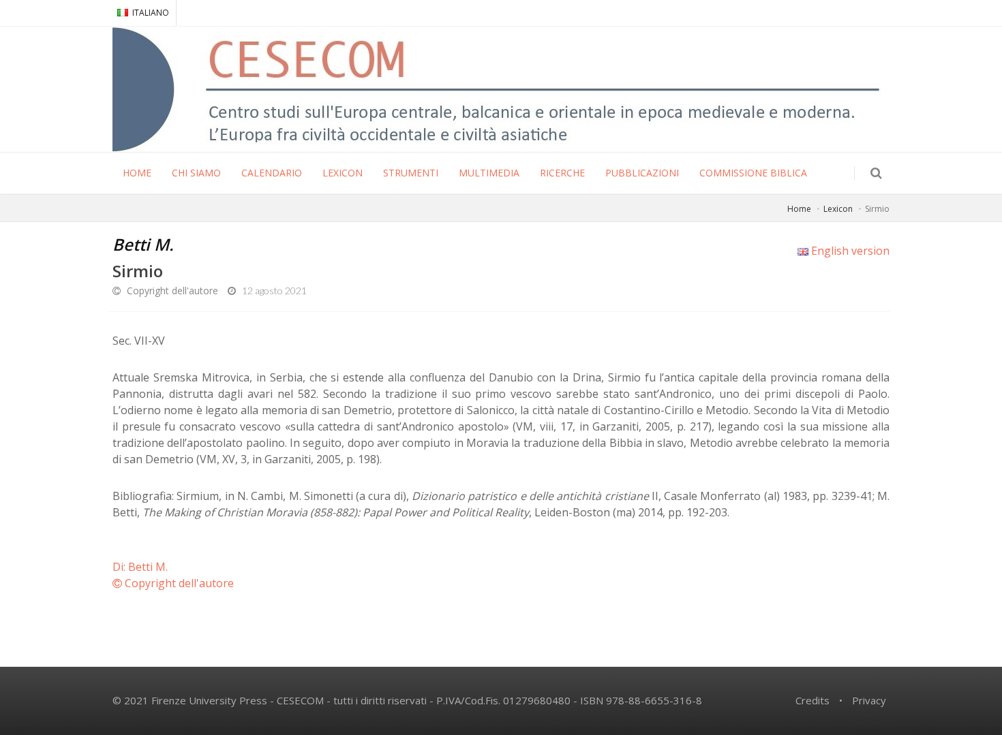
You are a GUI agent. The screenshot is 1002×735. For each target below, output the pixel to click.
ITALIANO (150, 12)
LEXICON (342, 172)
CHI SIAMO (196, 172)
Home (799, 209)
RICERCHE (562, 172)
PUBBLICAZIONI (642, 172)
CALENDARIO (271, 172)
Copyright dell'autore (171, 290)
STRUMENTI (410, 172)
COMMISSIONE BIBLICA (753, 172)
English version (849, 250)
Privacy (869, 700)
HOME (137, 172)
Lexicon (838, 209)
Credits (812, 700)
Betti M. (143, 244)
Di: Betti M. (140, 566)
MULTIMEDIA (489, 172)
